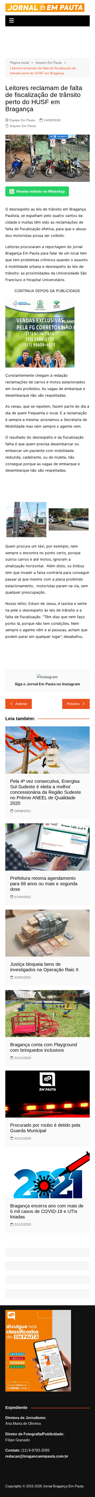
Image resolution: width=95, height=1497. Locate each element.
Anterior (21, 704)
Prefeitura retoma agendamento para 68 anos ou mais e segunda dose (43, 884)
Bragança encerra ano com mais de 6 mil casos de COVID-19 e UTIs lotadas (46, 1211)
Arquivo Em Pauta (23, 126)
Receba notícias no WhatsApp (40, 191)
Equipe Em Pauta (22, 120)
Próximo (73, 704)
